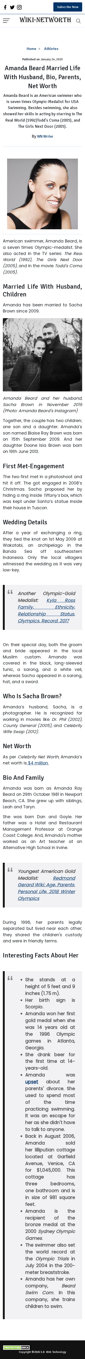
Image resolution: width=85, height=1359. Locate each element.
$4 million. (38, 763)
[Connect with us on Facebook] (5, 7)
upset (31, 1082)
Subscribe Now (67, 7)
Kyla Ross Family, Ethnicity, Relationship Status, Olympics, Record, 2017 (46, 610)
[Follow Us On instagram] (19, 7)
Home (31, 48)
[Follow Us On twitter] (12, 7)
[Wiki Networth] (44, 20)
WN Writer (45, 136)
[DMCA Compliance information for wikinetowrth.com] (42, 1347)
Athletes (51, 48)
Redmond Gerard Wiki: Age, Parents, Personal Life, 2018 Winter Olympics (46, 888)
